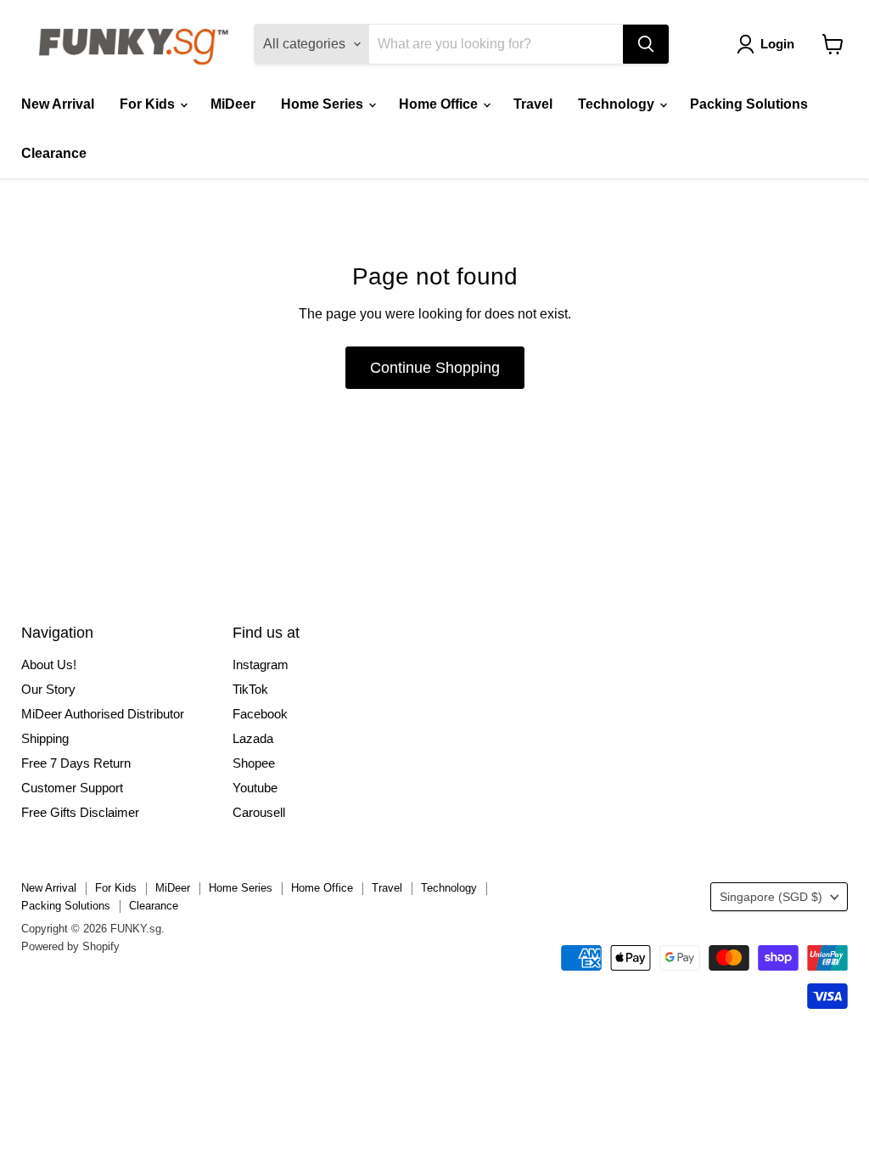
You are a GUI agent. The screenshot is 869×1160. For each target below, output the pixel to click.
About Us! (48, 664)
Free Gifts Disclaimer (80, 812)
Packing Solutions (749, 104)
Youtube (255, 787)
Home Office (440, 104)
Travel (532, 104)
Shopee (254, 763)
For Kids (149, 104)
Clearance (54, 153)
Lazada (253, 738)
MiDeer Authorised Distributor (102, 714)
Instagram (261, 664)
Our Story (48, 689)
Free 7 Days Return (76, 763)
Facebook (260, 714)
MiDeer (232, 104)
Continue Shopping (435, 367)
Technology (618, 104)
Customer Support (72, 787)
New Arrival (57, 104)
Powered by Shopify (70, 946)
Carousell (259, 812)
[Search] (646, 44)
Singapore (771, 897)
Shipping (45, 738)
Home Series (324, 104)
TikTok (250, 689)
